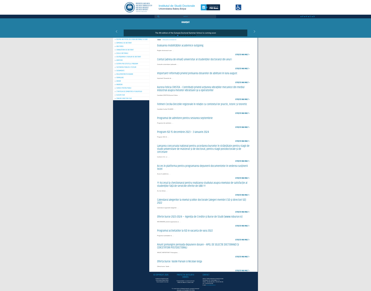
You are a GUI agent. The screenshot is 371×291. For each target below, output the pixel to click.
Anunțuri (119, 84)
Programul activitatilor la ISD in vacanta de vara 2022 (185, 230)
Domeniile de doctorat (124, 42)
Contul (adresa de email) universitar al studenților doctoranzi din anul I (194, 59)
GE (310, 16)
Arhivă (118, 81)
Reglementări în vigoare (124, 74)
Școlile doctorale (122, 53)
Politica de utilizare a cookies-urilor (185, 282)
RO (303, 16)
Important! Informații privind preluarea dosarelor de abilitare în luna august (197, 73)
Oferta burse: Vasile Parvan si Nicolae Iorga (179, 261)
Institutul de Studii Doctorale (177, 5)
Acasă (159, 40)
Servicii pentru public (123, 88)
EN (314, 16)
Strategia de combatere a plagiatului (129, 91)
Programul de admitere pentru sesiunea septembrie (185, 118)
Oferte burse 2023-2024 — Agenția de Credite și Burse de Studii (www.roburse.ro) (200, 216)
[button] (185, 31)
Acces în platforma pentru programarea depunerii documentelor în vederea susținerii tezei (202, 167)
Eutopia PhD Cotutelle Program (127, 63)
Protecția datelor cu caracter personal (185, 280)
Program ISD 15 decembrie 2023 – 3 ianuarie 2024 (183, 132)
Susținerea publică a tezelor (126, 67)
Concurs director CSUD (124, 98)
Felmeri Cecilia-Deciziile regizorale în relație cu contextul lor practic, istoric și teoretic (202, 104)
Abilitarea (119, 46)
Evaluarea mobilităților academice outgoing (180, 45)
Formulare (120, 77)
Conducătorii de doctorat (125, 49)
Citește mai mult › (242, 54)
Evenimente (120, 70)
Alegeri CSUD (120, 95)
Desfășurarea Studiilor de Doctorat (128, 56)
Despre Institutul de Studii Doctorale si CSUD (131, 39)
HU (306, 16)
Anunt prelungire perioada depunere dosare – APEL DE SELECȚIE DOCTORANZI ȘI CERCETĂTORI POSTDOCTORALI (198, 246)
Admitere (119, 60)
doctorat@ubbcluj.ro (211, 285)
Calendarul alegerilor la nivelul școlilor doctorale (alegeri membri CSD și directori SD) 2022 (201, 201)
